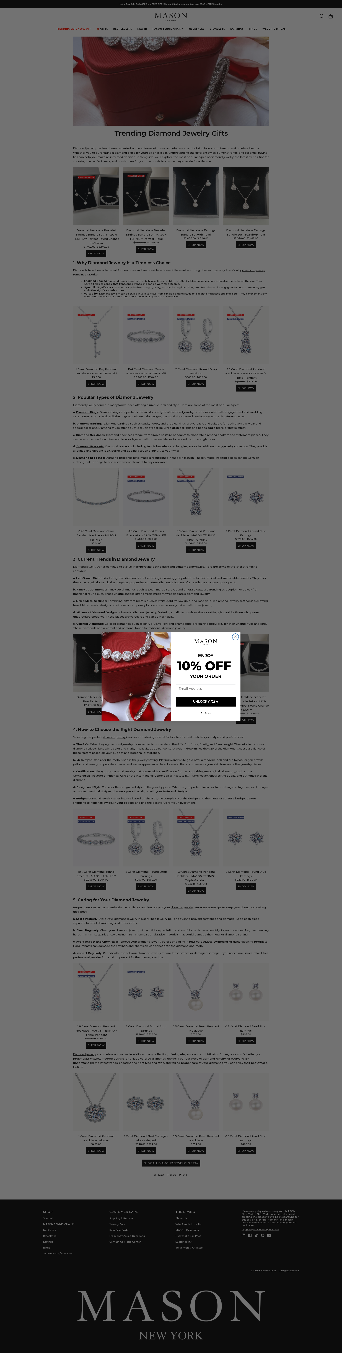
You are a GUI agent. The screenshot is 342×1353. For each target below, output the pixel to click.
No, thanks (206, 713)
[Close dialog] (235, 637)
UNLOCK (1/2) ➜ (206, 702)
